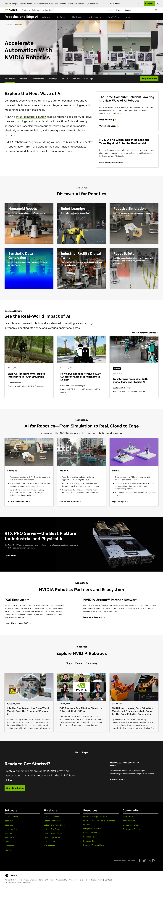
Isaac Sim (9, 833)
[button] (156, 11)
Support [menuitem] (128, 10)
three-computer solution (31, 116)
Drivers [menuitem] (118, 10)
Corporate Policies (77, 880)
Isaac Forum (128, 816)
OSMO (7, 841)
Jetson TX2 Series (52, 837)
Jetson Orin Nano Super (54, 825)
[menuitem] (26, 10)
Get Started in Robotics (18, 501)
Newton (8, 850)
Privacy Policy (10, 880)
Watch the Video (108, 126)
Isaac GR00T (10, 837)
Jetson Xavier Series (53, 833)
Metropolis (9, 845)
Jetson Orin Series (52, 829)
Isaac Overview (11, 816)
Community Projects (132, 829)
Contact (108, 880)
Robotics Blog (89, 841)
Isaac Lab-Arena (12, 829)
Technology (52, 79)
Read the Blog (106, 119)
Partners (64, 79)
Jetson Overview (51, 816)
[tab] (69, 663)
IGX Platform (49, 845)
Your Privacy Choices (27, 880)
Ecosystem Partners (92, 828)
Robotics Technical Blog (93, 845)
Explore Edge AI (119, 501)
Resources (76, 79)
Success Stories (37, 79)
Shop (128, 17)
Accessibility (61, 880)
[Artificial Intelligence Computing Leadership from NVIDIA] (11, 10)
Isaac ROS (9, 821)
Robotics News (89, 837)
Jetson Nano (49, 841)
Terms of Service (46, 880)
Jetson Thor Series (52, 821)
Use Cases (23, 79)
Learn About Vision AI (69, 501)
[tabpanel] (81, 703)
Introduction (10, 79)
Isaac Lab (9, 825)
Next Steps (88, 79)
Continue (149, 3)
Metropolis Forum (130, 825)
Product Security (95, 880)
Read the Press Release (111, 162)
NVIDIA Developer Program (95, 816)
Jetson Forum (129, 821)
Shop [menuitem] (110, 10)
